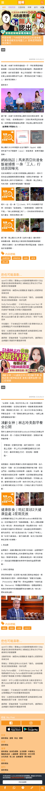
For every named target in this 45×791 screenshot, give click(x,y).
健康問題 (6, 258)
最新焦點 (4, 738)
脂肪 (12, 628)
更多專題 (27, 756)
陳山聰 (5, 262)
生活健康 (23, 751)
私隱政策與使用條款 (17, 778)
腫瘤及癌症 (5, 754)
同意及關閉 (22, 782)
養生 (4, 628)
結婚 (26, 258)
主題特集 (21, 7)
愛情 (33, 258)
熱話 (16, 738)
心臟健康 (14, 754)
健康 (4, 7)
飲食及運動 (14, 751)
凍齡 (19, 628)
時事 (29, 7)
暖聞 (21, 738)
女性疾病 (4, 756)
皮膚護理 (19, 756)
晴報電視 (11, 7)
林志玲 (27, 628)
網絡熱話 (17, 258)
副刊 (36, 7)
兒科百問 (31, 754)
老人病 (12, 756)
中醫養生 (31, 751)
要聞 (11, 738)
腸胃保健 (23, 754)
